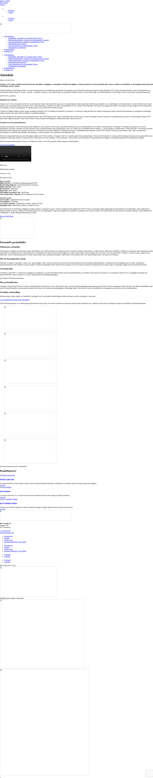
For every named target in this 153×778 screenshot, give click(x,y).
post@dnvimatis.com (7, 533)
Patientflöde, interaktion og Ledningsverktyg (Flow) (25, 38)
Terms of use (8, 540)
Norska (10, 12)
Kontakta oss (8, 51)
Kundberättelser (9, 49)
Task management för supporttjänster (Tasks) (23, 46)
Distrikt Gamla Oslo (7, 479)
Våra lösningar (9, 36)
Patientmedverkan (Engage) (17, 44)
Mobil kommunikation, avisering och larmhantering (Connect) (28, 40)
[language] (6, 9)
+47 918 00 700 (5, 531)
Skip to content (5, 1)
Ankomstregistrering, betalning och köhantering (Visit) (26, 42)
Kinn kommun (5, 491)
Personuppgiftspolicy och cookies (15, 542)
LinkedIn (7, 556)
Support (6, 538)
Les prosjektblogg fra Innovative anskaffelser (15, 300)
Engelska (11, 10)
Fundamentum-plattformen (17, 47)
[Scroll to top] (1, 777)
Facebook (7, 555)
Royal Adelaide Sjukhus (8, 503)
